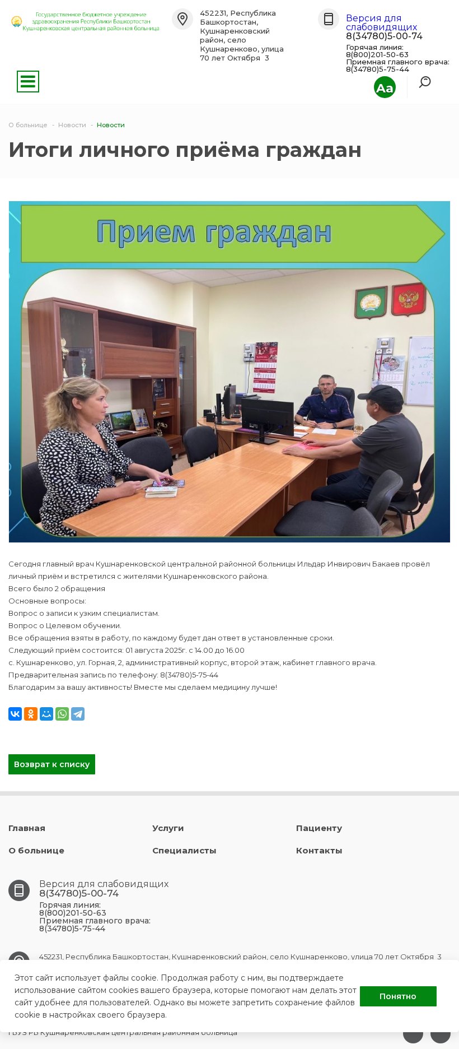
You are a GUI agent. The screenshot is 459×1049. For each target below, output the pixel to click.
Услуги (168, 828)
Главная (26, 828)
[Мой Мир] (46, 714)
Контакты (319, 850)
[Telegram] (78, 714)
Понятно (398, 996)
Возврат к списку (52, 764)
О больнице (36, 850)
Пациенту (319, 828)
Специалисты (184, 850)
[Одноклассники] (31, 714)
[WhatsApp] (62, 714)
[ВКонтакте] (15, 714)
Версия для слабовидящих (381, 23)
